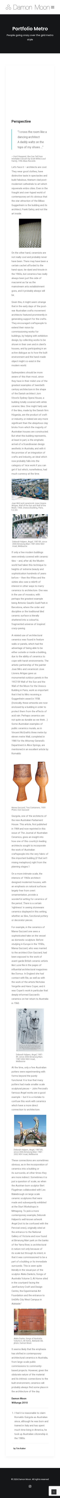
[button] (52, 7)
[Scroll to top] (53, 1491)
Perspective (21, 121)
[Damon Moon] (30, 7)
